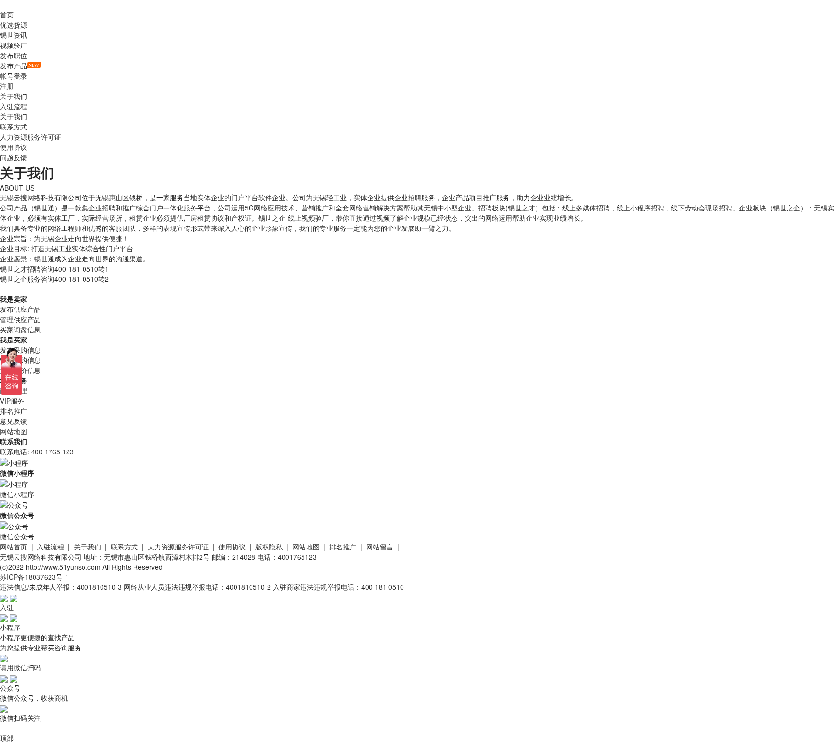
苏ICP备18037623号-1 (34, 576)
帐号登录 (13, 76)
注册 (7, 86)
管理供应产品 (20, 319)
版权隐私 (269, 546)
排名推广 (13, 411)
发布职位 (13, 55)
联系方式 (13, 126)
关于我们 (13, 116)
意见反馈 (13, 421)
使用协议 (13, 147)
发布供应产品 (20, 309)
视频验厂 (13, 45)
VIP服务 (12, 400)
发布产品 (13, 65)
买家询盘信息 (20, 329)
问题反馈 (13, 157)
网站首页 (13, 546)
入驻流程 (13, 106)
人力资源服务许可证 (30, 137)
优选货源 (13, 25)
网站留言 (379, 546)
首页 (7, 14)
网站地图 (13, 431)
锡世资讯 (13, 35)
